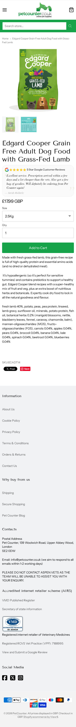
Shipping (8, 493)
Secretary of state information (22, 609)
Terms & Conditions (15, 443)
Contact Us (9, 466)
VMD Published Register (18, 600)
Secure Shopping (13, 504)
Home (5, 38)
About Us (8, 409)
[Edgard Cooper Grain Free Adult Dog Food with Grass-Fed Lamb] (10, 124)
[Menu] (8, 9)
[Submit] (70, 26)
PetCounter (20, 713)
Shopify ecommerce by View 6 (40, 716)
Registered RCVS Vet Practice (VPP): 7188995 (32, 643)
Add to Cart (38, 248)
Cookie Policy (11, 420)
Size (4, 208)
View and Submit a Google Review (25, 652)
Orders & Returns (14, 454)
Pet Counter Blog (13, 515)
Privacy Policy (11, 432)
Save (27, 368)
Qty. (4, 225)
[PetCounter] (35, 10)
